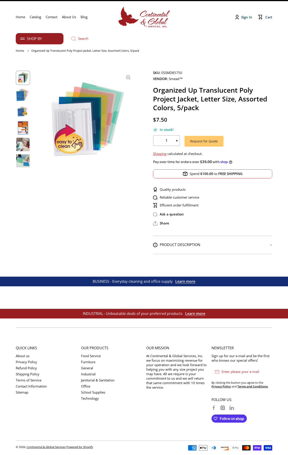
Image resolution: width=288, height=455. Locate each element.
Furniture (88, 362)
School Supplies (93, 392)
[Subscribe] (266, 371)
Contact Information (31, 386)
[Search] (72, 38)
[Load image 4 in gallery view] (23, 128)
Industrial (88, 374)
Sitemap (22, 392)
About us (22, 356)
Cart (268, 17)
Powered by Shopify (79, 447)
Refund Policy (26, 368)
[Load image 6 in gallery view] (23, 161)
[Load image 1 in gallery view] (23, 78)
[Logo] (144, 17)
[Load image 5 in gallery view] (23, 144)
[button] (161, 223)
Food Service (91, 356)
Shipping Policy (27, 374)
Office (85, 386)
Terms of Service (28, 380)
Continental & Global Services (46, 447)
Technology (90, 398)
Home (20, 51)
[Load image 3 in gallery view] (23, 111)
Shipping (159, 153)
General (87, 368)
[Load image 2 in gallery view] (23, 94)
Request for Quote (204, 141)
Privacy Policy (26, 362)
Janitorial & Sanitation (98, 380)
